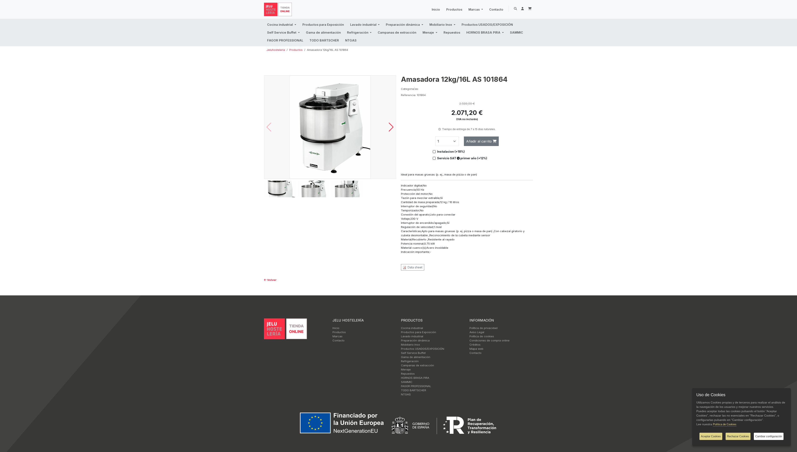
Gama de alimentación (323, 32)
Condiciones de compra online (489, 340)
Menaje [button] (429, 32)
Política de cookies (481, 336)
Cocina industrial (412, 328)
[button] (391, 127)
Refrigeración (410, 361)
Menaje (406, 369)
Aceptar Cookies (711, 436)
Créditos (474, 344)
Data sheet (414, 267)
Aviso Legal (476, 332)
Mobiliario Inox (410, 344)
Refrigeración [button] (358, 32)
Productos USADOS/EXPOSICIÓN (487, 25)
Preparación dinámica (415, 340)
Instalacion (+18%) (451, 151)
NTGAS (351, 40)
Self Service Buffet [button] (282, 32)
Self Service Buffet (413, 353)
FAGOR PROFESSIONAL (285, 40)
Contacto (496, 9)
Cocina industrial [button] (280, 25)
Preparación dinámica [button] (403, 25)
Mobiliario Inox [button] (441, 25)
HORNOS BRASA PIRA (415, 377)
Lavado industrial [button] (363, 25)
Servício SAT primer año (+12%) (462, 158)
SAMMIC (516, 32)
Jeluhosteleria (275, 49)
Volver (271, 279)
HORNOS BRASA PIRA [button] (483, 32)
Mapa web (476, 348)
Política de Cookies (724, 424)
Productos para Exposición (323, 25)
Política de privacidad (483, 328)
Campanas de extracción (397, 32)
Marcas (337, 336)
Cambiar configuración (768, 436)
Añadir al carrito (479, 141)
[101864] (330, 127)
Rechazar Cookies (738, 436)
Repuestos (452, 32)
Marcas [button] (474, 9)
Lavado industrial (412, 336)
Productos (454, 9)
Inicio (436, 9)
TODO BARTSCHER (324, 40)
